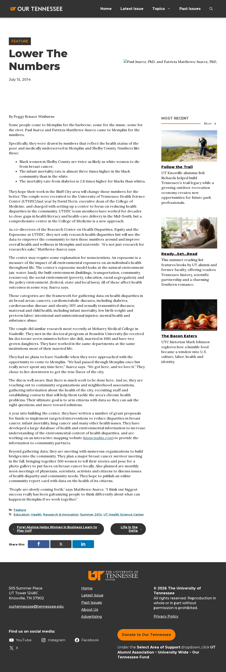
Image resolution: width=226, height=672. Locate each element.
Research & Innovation (61, 514)
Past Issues (190, 9)
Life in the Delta (129, 528)
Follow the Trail (177, 167)
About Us (89, 610)
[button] (211, 8)
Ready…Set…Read (179, 254)
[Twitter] (61, 544)
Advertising (91, 617)
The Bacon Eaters (179, 336)
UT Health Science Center (124, 514)
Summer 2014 (91, 514)
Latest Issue (132, 9)
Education (22, 514)
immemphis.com (98, 438)
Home (106, 9)
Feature (19, 41)
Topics (158, 9)
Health (36, 514)
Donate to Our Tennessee (146, 635)
